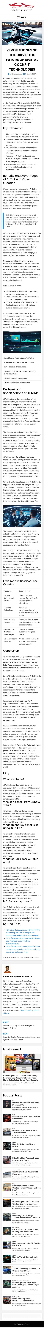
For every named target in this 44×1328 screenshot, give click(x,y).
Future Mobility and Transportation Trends (24, 957)
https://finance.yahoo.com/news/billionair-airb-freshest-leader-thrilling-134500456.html (23, 941)
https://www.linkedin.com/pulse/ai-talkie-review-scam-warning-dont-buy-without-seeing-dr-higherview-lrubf (23, 949)
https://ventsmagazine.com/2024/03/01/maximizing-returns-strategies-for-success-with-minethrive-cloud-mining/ (23, 933)
